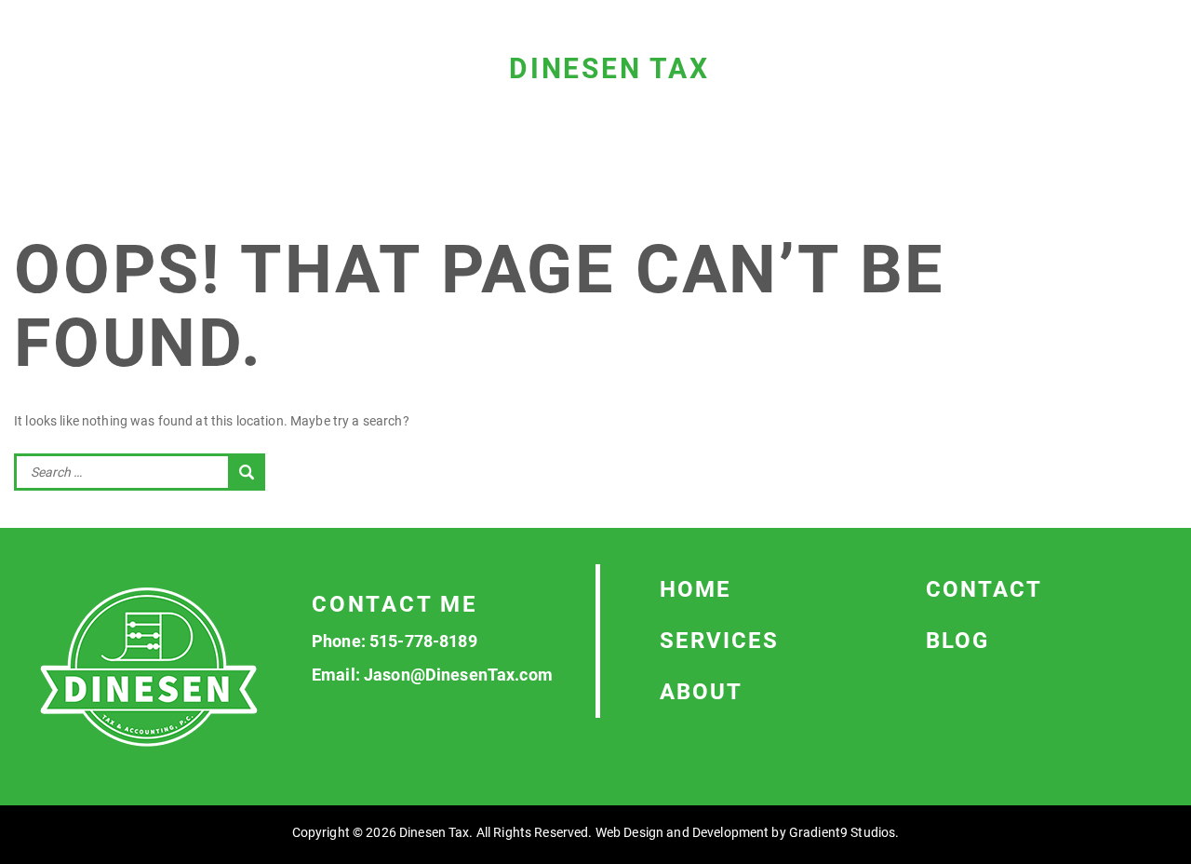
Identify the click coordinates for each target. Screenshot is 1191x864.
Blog (957, 641)
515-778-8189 (423, 641)
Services (719, 641)
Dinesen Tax (609, 68)
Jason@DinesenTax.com (458, 674)
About (701, 692)
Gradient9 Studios (842, 832)
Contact (984, 589)
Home (695, 589)
